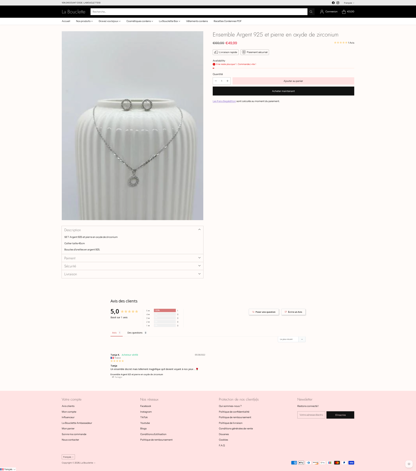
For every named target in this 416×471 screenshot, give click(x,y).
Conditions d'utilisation (153, 434)
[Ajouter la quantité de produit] (227, 80)
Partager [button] (118, 377)
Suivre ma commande (74, 434)
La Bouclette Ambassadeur (77, 422)
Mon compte (69, 411)
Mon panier (68, 428)
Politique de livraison (230, 422)
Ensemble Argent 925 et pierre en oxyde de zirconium (136, 374)
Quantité (218, 74)
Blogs (143, 428)
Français (348, 3)
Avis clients (68, 406)
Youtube (145, 422)
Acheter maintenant (283, 91)
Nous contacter (70, 439)
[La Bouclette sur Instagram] (337, 3)
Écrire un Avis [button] (295, 311)
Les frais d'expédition (224, 101)
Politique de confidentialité (234, 411)
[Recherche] (311, 11)
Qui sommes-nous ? (230, 406)
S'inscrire (340, 414)
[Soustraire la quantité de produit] (216, 80)
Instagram (146, 411)
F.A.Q (222, 445)
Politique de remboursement (156, 439)
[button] (8, 469)
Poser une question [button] (265, 311)
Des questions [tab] (135, 332)
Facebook (145, 406)
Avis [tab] (114, 332)
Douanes (224, 434)
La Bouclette (86, 462)
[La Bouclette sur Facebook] (333, 3)
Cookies (223, 439)
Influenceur (68, 417)
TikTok (144, 417)
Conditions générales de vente (236, 428)
